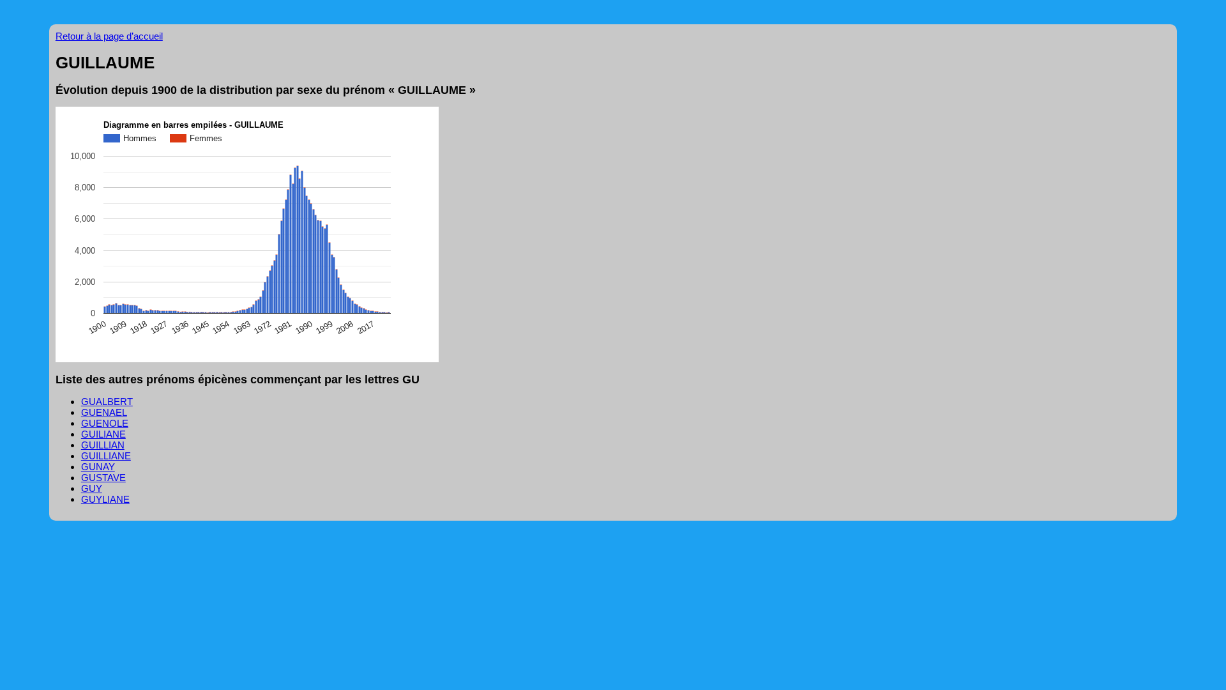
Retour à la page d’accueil (109, 36)
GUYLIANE (105, 499)
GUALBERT (107, 401)
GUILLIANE (106, 455)
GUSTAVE (103, 477)
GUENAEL (104, 412)
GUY (91, 488)
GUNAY (98, 466)
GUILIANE (103, 434)
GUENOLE (104, 423)
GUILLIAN (103, 445)
